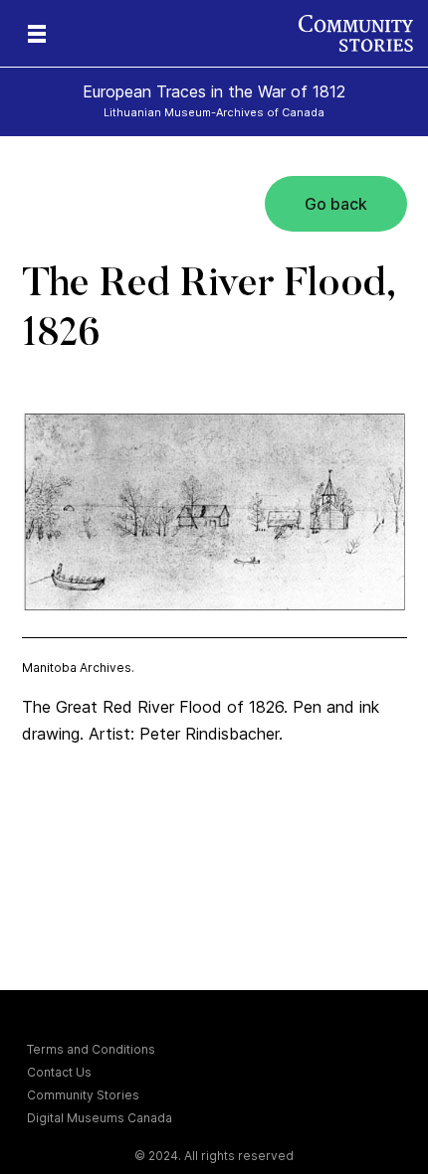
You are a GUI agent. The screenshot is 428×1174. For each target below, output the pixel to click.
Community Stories (83, 1095)
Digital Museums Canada (99, 1117)
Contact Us (59, 1072)
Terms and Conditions (91, 1049)
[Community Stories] (363, 33)
